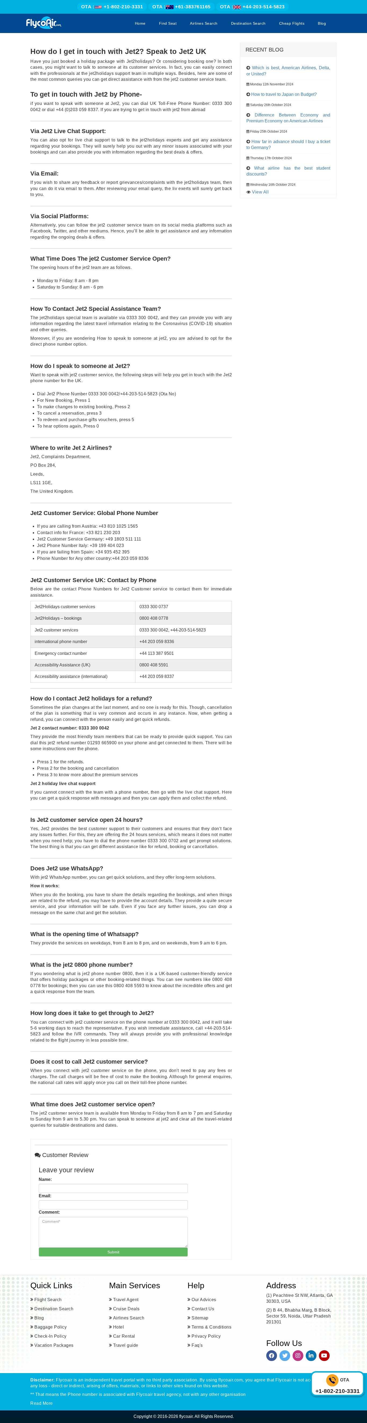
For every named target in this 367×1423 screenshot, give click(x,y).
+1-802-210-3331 (112, 6)
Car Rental (124, 1336)
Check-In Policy (50, 1336)
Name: (45, 1179)
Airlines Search (204, 23)
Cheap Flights (292, 23)
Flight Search (48, 1299)
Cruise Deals (126, 1309)
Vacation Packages (54, 1345)
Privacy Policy (206, 1336)
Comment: (49, 1212)
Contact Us (203, 1309)
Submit (113, 1252)
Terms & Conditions (211, 1327)
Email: (45, 1196)
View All (260, 192)
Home (140, 23)
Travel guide (125, 1345)
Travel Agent (126, 1299)
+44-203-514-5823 (252, 6)
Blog (322, 23)
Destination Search (248, 23)
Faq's (197, 1345)
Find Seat (168, 23)
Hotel (118, 1327)
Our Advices (204, 1299)
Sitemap (200, 1318)
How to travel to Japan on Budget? (284, 94)
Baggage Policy (50, 1327)
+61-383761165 (181, 6)
